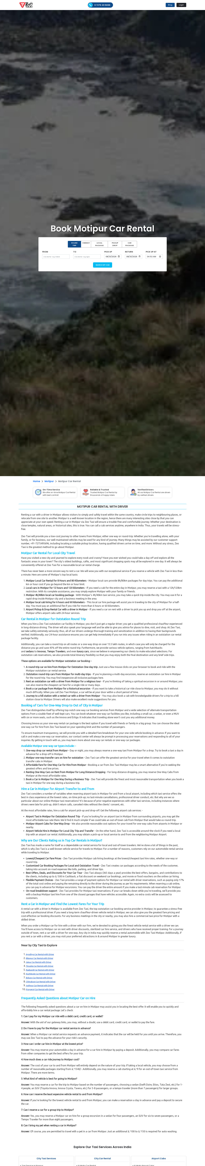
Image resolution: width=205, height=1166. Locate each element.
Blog (170, 5)
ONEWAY (86, 243)
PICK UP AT (151, 251)
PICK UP (108, 251)
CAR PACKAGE (129, 244)
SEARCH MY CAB (103, 265)
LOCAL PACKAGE (99, 244)
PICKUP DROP (115, 244)
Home (36, 481)
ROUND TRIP (74, 244)
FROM (45, 251)
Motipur (49, 481)
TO (74, 251)
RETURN (129, 251)
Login (181, 5)
